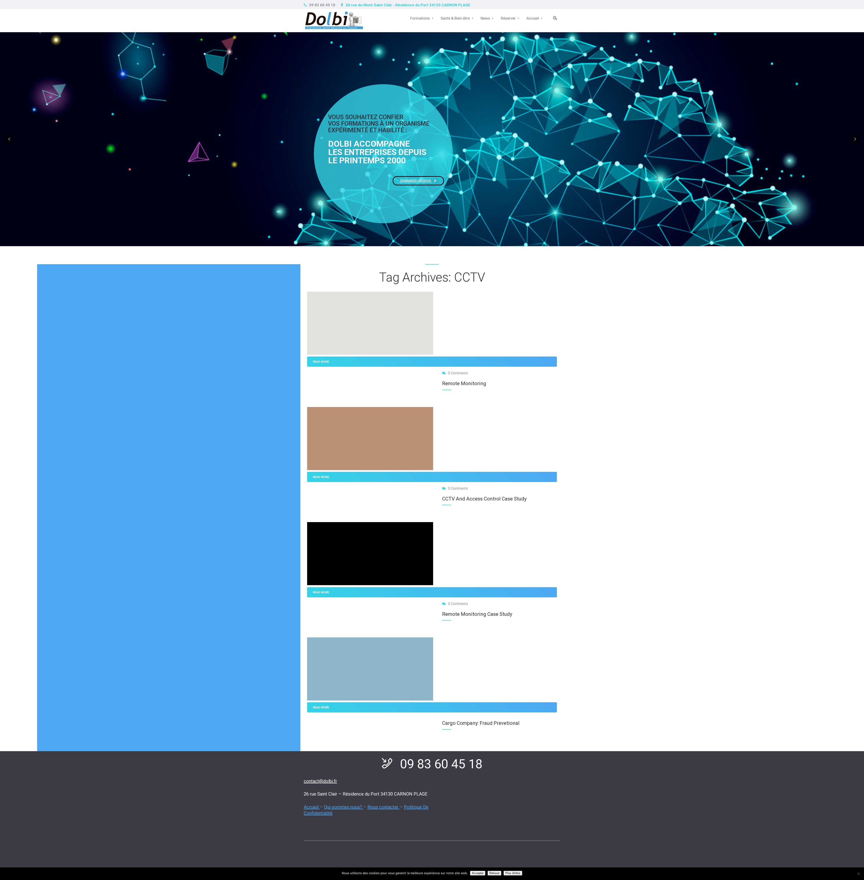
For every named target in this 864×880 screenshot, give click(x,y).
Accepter (478, 873)
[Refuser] (858, 873)
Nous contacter (383, 807)
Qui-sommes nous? (343, 807)
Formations (420, 18)
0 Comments (458, 373)
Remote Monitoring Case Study (477, 614)
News (485, 18)
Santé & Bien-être (455, 18)
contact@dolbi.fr (320, 781)
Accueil (532, 18)
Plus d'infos (512, 873)
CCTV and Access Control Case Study (484, 499)
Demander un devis (416, 181)
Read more (321, 361)
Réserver (508, 18)
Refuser (494, 873)
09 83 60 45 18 (322, 5)
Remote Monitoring (464, 383)
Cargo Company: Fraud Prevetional (481, 723)
